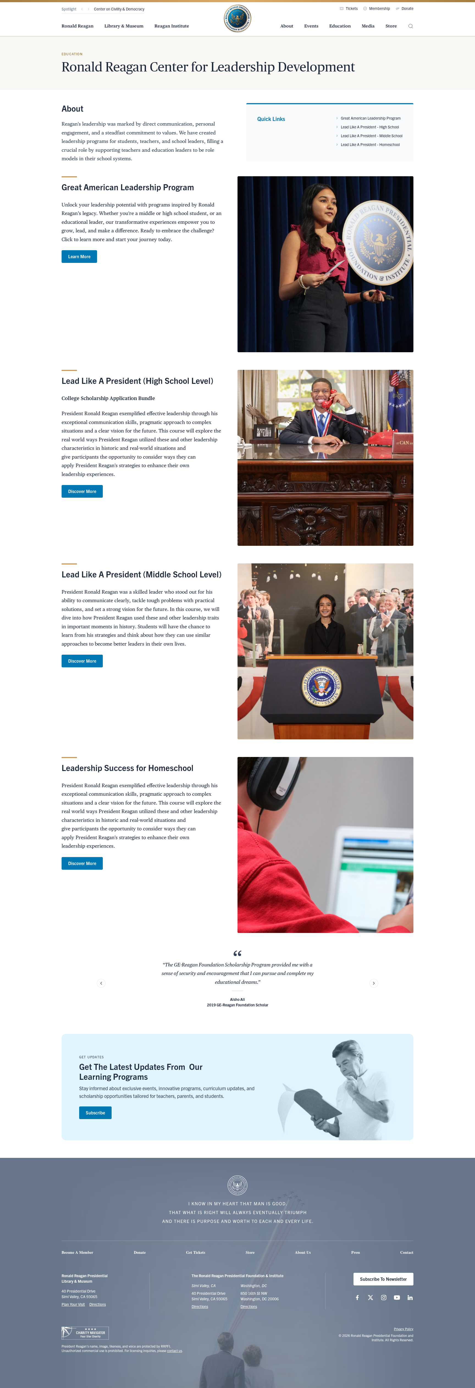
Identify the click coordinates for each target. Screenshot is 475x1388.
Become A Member (77, 1252)
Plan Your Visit (73, 1304)
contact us (174, 1350)
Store (391, 26)
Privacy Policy (403, 1329)
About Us (303, 1252)
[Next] (88, 9)
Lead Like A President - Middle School (371, 135)
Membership (379, 8)
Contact (406, 1252)
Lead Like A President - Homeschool (370, 144)
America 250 (104, 8)
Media (368, 26)
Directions (97, 1304)
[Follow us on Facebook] (357, 1297)
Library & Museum (123, 26)
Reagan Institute (171, 26)
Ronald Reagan (77, 26)
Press (355, 1252)
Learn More (79, 256)
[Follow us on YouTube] (397, 1297)
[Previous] (82, 9)
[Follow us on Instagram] (383, 1297)
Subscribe (95, 1112)
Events (311, 26)
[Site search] (410, 26)
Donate (407, 8)
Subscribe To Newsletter (383, 1279)
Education (340, 26)
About (286, 26)
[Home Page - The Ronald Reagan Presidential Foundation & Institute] (237, 19)
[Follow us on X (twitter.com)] (370, 1297)
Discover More (82, 491)
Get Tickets (195, 1252)
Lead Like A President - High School (370, 126)
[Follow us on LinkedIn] (410, 1297)
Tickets (352, 8)
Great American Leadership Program (371, 117)
